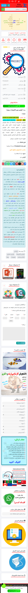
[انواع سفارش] (14, 450)
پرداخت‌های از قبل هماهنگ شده (17, 514)
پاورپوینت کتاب (20, 412)
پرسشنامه (21, 415)
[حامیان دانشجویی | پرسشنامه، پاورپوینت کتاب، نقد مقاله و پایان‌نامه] (21, 5)
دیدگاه (23, 325)
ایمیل (17, 315)
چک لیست (21, 426)
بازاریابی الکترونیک (20, 254)
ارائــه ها (22, 406)
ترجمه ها (22, 421)
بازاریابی (16, 251)
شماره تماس (11, 316)
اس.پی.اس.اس (20, 409)
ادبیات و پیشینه (20, 403)
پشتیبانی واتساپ (5, 22)
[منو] (8, 5)
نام (24, 315)
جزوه (22, 424)
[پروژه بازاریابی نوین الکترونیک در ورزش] (14, 63)
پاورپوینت (13, 94)
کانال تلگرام (14, 22)
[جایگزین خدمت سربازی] (14, 383)
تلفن (5, 315)
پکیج (23, 418)
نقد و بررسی (21, 432)
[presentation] (4, 266)
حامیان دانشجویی (13, 208)
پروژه (8, 257)
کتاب (22, 429)
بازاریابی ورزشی (21, 257)
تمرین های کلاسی (6, 94)
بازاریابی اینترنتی (10, 254)
